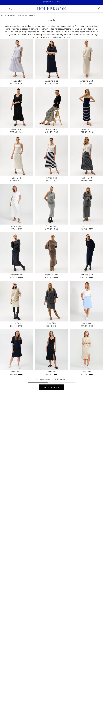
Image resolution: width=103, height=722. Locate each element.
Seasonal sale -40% (51, 2)
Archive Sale (21, 15)
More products (51, 387)
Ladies (11, 15)
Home (3, 15)
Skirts (32, 15)
